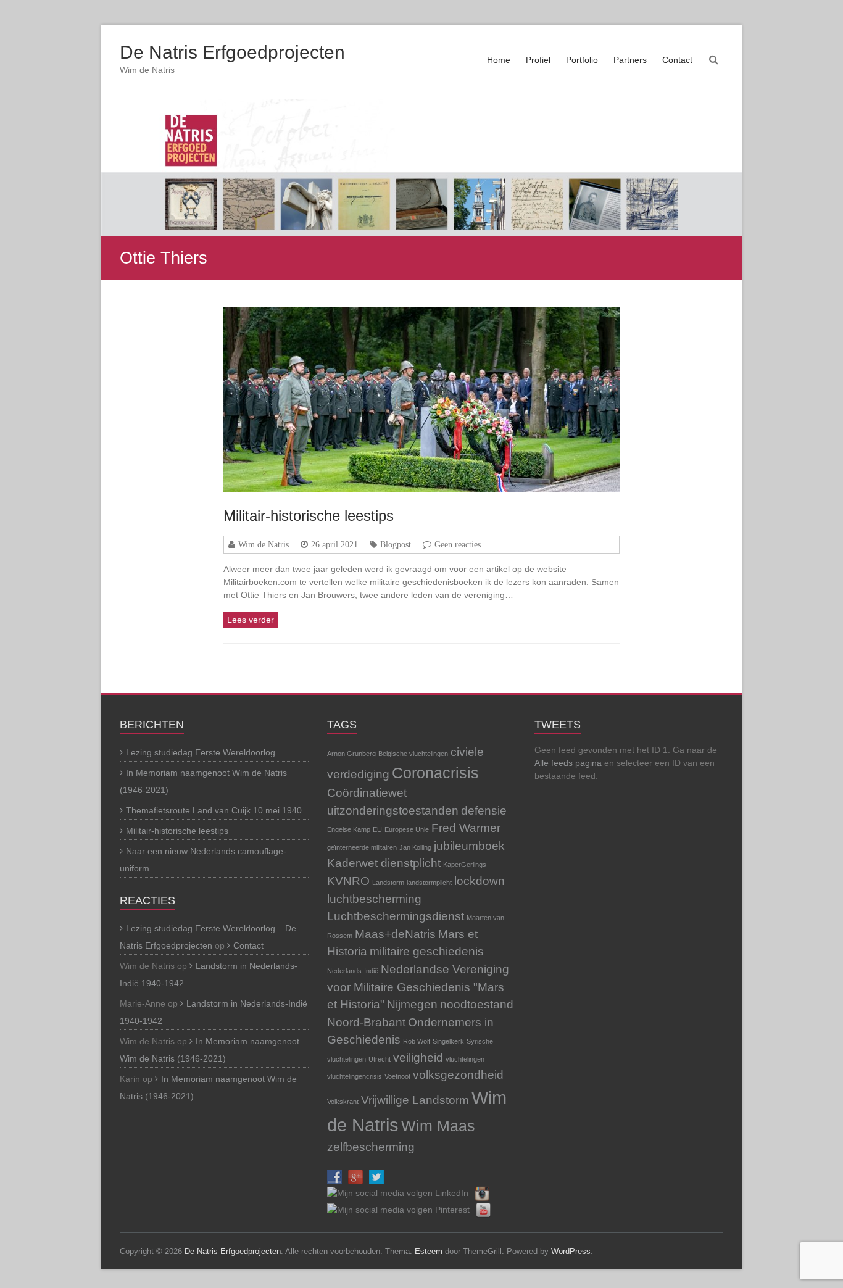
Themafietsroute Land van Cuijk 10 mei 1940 (214, 810)
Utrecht (379, 1059)
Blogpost (395, 544)
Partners (630, 60)
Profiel (538, 60)
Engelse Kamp (348, 829)
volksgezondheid (458, 1074)
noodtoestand (476, 1004)
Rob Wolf (416, 1041)
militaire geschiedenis (427, 951)
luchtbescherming (374, 898)
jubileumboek (469, 845)
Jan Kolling (415, 847)
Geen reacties (457, 544)
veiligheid (418, 1057)
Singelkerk (448, 1041)
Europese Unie (406, 829)
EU (377, 829)
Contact (677, 60)
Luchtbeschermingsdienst (395, 916)
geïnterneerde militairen (362, 847)
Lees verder (250, 620)
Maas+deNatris (395, 934)
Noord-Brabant (366, 1022)
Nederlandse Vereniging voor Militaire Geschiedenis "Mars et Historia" (418, 987)
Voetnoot (397, 1076)
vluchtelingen (465, 1059)
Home (498, 60)
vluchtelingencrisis (354, 1076)
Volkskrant (343, 1101)
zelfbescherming (371, 1147)
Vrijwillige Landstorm (415, 1100)
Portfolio (582, 60)
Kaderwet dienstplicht (384, 863)
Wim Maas (438, 1126)
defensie (484, 810)
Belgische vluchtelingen (413, 753)
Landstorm (388, 882)
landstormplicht (429, 882)
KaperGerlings (464, 864)
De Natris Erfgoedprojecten (232, 52)
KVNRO (348, 881)
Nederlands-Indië (352, 970)
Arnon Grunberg (351, 753)
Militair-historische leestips (308, 515)
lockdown (479, 881)
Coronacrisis (435, 773)
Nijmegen (412, 1004)
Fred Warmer (465, 827)
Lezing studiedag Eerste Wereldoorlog (200, 752)
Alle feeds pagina (568, 763)
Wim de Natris (263, 544)
